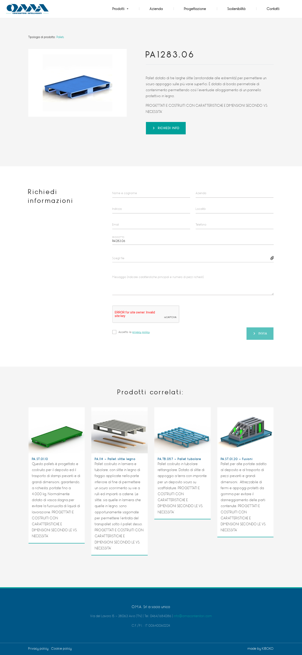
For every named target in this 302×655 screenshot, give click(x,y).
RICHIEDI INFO (169, 128)
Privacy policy (38, 649)
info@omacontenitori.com (193, 616)
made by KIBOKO (261, 649)
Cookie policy (61, 649)
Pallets (60, 37)
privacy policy (141, 332)
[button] (120, 9)
